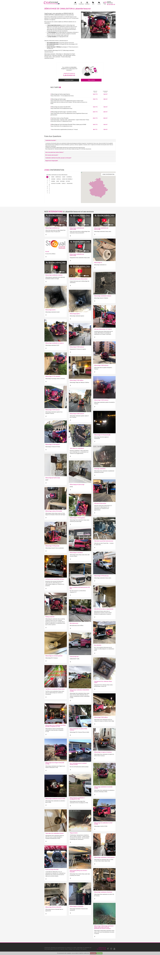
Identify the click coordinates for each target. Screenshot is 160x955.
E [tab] (47, 181)
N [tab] (47, 187)
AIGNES (52, 176)
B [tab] (49, 177)
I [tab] (49, 183)
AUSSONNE (62, 181)
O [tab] (49, 187)
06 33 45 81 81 (70, 75)
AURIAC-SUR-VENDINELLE (67, 179)
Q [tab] (49, 189)
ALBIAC (63, 176)
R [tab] (47, 191)
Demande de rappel (69, 80)
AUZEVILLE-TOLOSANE (55, 183)
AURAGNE (53, 179)
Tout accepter (99, 953)
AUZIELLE (64, 183)
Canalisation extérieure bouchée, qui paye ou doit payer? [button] (58, 157)
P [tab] (47, 189)
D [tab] (49, 179)
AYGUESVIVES (69, 183)
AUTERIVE (68, 181)
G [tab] (47, 183)
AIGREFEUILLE (58, 176)
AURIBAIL (53, 181)
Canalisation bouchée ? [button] (50, 140)
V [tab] (49, 193)
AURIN (57, 181)
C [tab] (47, 179)
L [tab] (47, 185)
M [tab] (49, 185)
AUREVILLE (59, 179)
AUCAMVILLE (69, 176)
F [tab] (49, 181)
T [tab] (47, 193)
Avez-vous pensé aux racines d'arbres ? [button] (54, 152)
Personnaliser (93, 953)
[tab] (80, 140)
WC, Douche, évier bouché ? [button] (51, 155)
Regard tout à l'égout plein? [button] (51, 160)
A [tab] (47, 177)
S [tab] (49, 191)
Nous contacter (91, 80)
